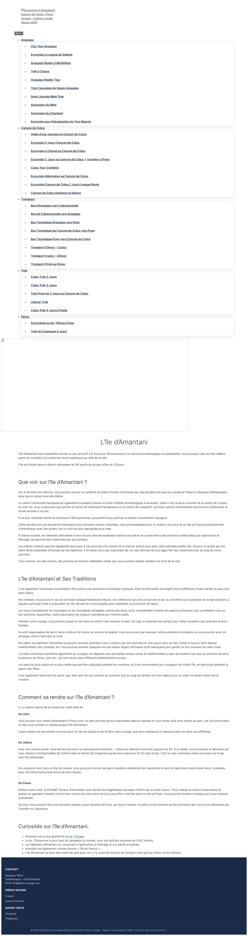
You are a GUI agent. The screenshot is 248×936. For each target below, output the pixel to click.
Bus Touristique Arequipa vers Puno (55, 222)
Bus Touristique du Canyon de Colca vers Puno (63, 230)
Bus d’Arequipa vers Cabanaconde (54, 205)
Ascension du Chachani (47, 113)
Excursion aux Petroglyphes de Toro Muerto (61, 121)
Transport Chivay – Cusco (48, 247)
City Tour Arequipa (44, 46)
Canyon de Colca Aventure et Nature (56, 193)
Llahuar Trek (39, 302)
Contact (9, 896)
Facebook (10, 913)
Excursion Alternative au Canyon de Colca (59, 176)
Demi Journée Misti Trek (47, 96)
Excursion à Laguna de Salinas (51, 54)
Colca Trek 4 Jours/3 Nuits (49, 310)
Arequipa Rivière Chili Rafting (51, 63)
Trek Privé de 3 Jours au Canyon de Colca (59, 293)
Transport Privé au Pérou (48, 264)
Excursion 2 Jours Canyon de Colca (55, 142)
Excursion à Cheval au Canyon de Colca (58, 151)
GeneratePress (158, 930)
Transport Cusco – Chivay (48, 256)
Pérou (25, 316)
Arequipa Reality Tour (45, 80)
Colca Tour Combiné (45, 167)
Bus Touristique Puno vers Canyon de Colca (60, 239)
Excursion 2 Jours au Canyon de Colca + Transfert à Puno (70, 159)
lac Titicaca (76, 836)
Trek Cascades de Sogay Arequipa (55, 88)
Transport (28, 199)
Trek (24, 270)
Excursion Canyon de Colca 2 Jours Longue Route (65, 184)
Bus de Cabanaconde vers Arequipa (55, 214)
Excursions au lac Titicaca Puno (52, 323)
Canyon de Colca (33, 128)
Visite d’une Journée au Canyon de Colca (59, 134)
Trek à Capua (40, 71)
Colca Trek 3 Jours (44, 285)
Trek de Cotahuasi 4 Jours (49, 331)
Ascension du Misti (43, 105)
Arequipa (27, 40)
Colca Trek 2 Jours (44, 277)
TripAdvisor (11, 918)
